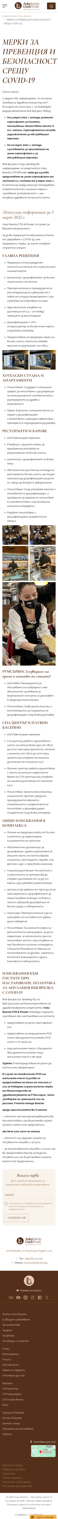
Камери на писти (30, 1290)
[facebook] (39, 1297)
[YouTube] (18, 1297)
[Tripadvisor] (11, 1297)
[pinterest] (25, 1297)
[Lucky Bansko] (29, 1280)
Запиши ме (16, 1218)
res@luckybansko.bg (35, 1262)
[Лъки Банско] (27, 6)
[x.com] (46, 1297)
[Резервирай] (51, 6)
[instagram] (32, 1297)
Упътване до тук (44, 1441)
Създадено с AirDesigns (29, 1514)
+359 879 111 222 (33, 1258)
